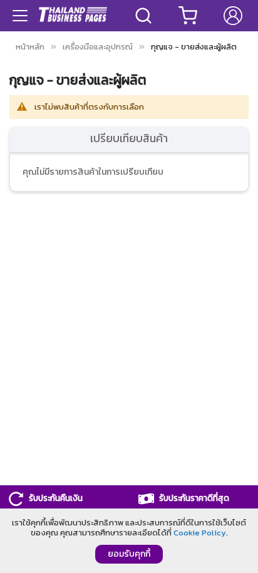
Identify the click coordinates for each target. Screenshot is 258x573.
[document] (129, 541)
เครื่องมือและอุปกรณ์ (98, 47)
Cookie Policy (199, 533)
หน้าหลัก (30, 47)
